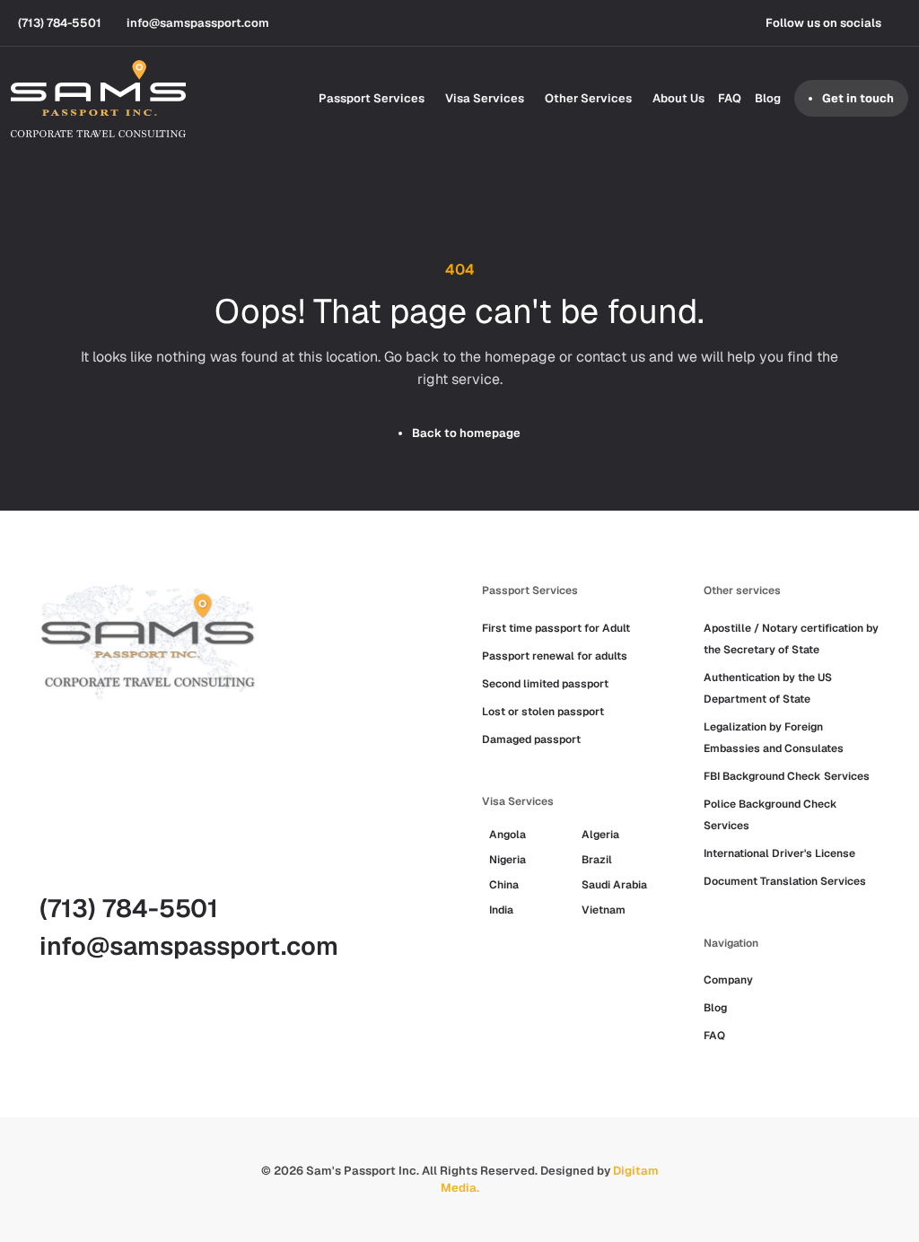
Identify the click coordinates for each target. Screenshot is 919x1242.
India (501, 910)
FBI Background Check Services (787, 776)
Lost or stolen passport (543, 711)
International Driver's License (779, 853)
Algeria (600, 834)
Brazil (597, 860)
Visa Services (484, 98)
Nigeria (507, 860)
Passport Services (371, 98)
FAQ (729, 98)
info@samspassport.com (188, 946)
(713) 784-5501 (128, 908)
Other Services (588, 98)
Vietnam (604, 910)
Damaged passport (531, 739)
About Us (678, 98)
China (504, 885)
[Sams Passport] (98, 98)
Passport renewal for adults (554, 656)
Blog (768, 98)
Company (728, 980)
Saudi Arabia (614, 885)
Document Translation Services (785, 881)
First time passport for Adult (556, 628)
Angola (507, 834)
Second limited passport (545, 684)
